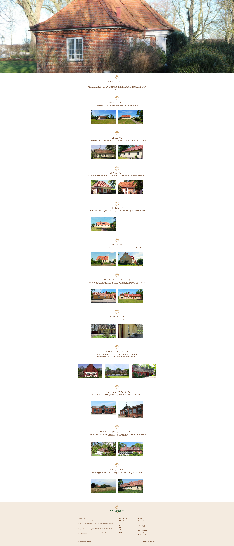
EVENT (120, 525)
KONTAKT (121, 532)
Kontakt (136, 3)
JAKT (120, 527)
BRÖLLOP (121, 520)
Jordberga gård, (142, 525)
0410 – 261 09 (143, 520)
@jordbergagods (143, 532)
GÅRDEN (121, 530)
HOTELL (121, 523)
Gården (130, 3)
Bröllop (97, 3)
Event (107, 3)
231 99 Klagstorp (142, 526)
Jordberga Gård (142, 534)
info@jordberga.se (144, 523)
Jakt (126, 3)
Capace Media (153, 541)
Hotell (102, 3)
